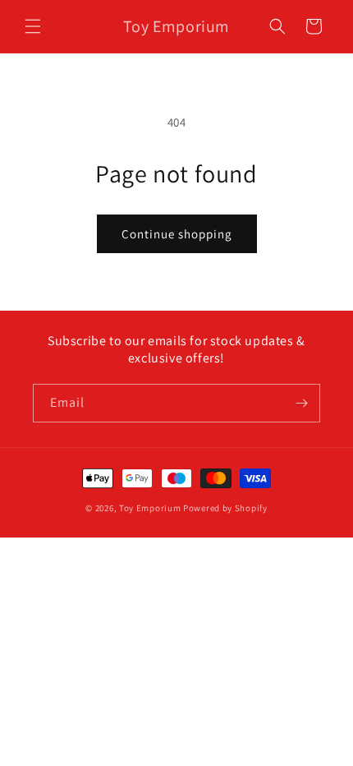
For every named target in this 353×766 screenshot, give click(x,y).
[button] (33, 26)
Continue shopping (176, 234)
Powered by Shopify (225, 508)
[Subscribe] (301, 403)
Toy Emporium (150, 508)
